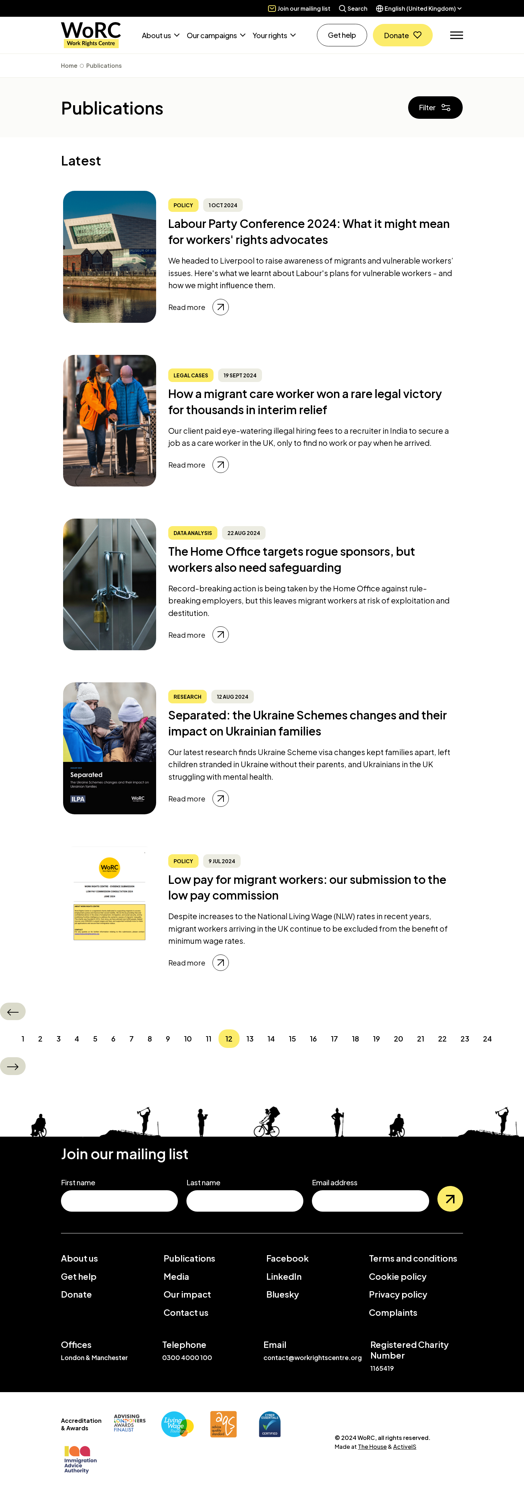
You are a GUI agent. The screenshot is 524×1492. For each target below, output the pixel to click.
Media (176, 1276)
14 (271, 1038)
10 (188, 1038)
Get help (342, 34)
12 (228, 1038)
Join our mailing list (304, 8)
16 (313, 1038)
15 (292, 1038)
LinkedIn (284, 1276)
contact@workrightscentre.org (312, 1357)
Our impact (187, 1294)
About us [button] (157, 35)
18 (355, 1038)
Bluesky (282, 1294)
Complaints (393, 1312)
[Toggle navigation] (456, 35)
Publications (104, 65)
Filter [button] (427, 107)
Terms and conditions (413, 1258)
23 (465, 1038)
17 (334, 1038)
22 (442, 1038)
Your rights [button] (270, 35)
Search (358, 8)
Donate (396, 35)
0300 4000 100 (187, 1357)
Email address (335, 1182)
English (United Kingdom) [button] (420, 8)
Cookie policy (398, 1276)
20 (398, 1038)
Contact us (186, 1312)
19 (376, 1038)
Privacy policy (398, 1294)
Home (69, 65)
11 (208, 1038)
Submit (450, 1199)
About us (79, 1258)
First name (78, 1182)
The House (372, 1446)
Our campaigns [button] (212, 35)
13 (249, 1038)
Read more (186, 306)
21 (420, 1038)
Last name (203, 1182)
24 (487, 1038)
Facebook (287, 1258)
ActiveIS (404, 1446)
